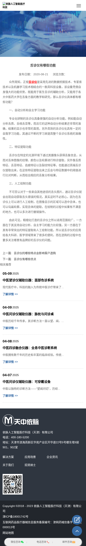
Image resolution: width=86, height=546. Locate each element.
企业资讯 (52, 457)
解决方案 (8, 457)
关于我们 (8, 465)
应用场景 (30, 457)
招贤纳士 (30, 465)
